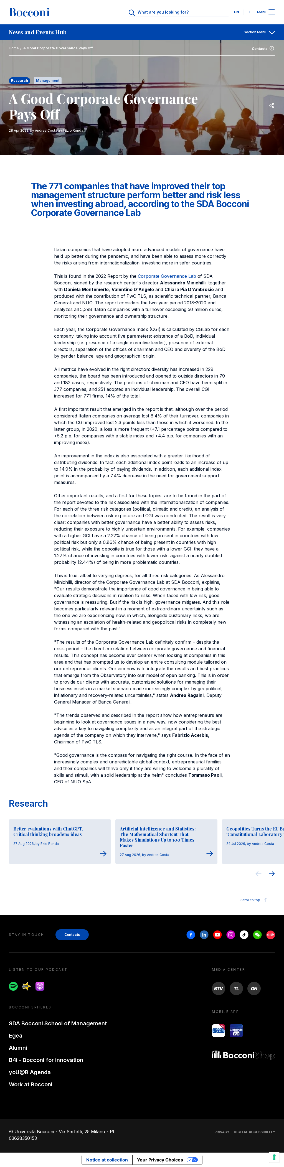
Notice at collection (107, 1160)
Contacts (259, 49)
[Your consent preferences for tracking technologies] (274, 1157)
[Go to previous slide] (258, 874)
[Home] (29, 12)
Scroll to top (250, 900)
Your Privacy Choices (160, 1160)
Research (28, 803)
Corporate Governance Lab (167, 276)
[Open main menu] (271, 12)
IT (249, 12)
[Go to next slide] (271, 874)
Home (14, 48)
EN (236, 12)
